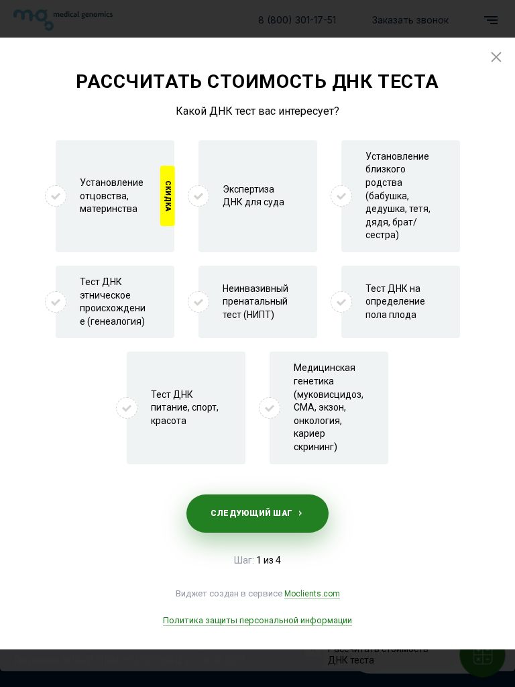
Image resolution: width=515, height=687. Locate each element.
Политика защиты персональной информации (257, 620)
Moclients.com (312, 593)
